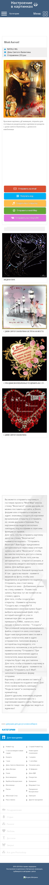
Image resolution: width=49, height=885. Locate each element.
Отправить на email (27, 189)
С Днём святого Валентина (15, 435)
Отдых (10, 817)
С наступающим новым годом (14, 752)
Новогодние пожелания (33, 752)
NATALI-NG (12, 49)
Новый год (10, 747)
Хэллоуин (32, 796)
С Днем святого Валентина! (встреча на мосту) (24, 331)
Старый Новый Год (36, 747)
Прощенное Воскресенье (33, 791)
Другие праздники (36, 800)
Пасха (8, 789)
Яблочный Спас (12, 796)
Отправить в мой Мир (27, 211)
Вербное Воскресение (14, 781)
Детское (11, 838)
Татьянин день (34, 765)
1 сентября (33, 761)
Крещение (32, 781)
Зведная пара (9, 280)
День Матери (11, 769)
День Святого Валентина (19, 52)
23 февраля (33, 769)
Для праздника (14, 738)
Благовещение (11, 777)
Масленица (10, 785)
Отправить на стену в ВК (27, 218)
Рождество (33, 777)
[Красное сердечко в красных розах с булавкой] (24, 410)
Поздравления (14, 810)
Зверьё (10, 845)
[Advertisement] (24, 26)
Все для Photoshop (16, 852)
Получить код (26, 196)
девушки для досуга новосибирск (21, 724)
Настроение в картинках (15, 869)
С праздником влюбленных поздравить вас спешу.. (24, 383)
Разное (10, 824)
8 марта (9, 757)
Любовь (11, 831)
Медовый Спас (34, 785)
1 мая (8, 761)
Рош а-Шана (10, 800)
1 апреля (32, 757)
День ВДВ (32, 773)
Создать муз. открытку (27, 203)
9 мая (8, 773)
